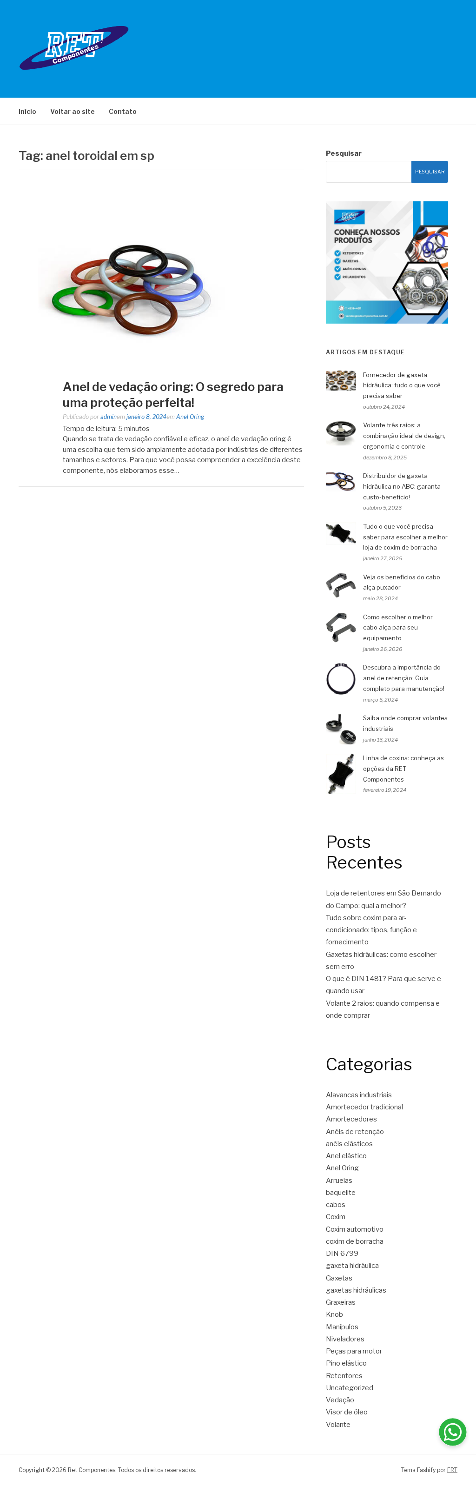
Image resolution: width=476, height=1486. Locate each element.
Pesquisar (344, 153)
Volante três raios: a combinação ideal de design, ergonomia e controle (404, 435)
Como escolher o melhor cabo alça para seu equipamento (398, 627)
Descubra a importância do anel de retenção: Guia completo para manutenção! (403, 677)
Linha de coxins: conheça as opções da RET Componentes (403, 768)
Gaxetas (339, 1278)
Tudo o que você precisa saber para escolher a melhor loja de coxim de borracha (405, 537)
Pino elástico (346, 1363)
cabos (335, 1205)
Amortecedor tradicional (364, 1107)
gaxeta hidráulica (352, 1265)
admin (108, 416)
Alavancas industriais (359, 1095)
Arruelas (339, 1180)
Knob (334, 1314)
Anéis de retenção (355, 1132)
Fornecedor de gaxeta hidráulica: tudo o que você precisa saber (402, 385)
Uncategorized (349, 1388)
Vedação (340, 1400)
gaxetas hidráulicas (356, 1290)
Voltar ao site (72, 111)
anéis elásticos (349, 1144)
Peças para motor (354, 1351)
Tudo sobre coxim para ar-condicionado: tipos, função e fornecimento (371, 930)
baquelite (341, 1192)
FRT (452, 1469)
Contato (123, 111)
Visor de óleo (347, 1412)
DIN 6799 (342, 1253)
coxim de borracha (354, 1241)
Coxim (335, 1217)
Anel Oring (190, 416)
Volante (338, 1424)
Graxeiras (341, 1302)
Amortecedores (351, 1119)
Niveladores (345, 1339)
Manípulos (342, 1327)
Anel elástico (346, 1156)
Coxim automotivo (354, 1229)
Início (27, 111)
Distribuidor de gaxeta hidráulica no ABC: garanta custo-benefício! (402, 486)
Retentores (344, 1376)
